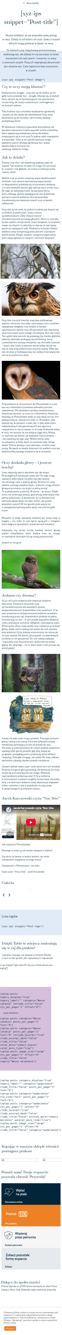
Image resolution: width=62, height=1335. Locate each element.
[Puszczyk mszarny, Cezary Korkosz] (31, 655)
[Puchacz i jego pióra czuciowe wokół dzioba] (31, 282)
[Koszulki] (20, 1159)
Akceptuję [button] (10, 1328)
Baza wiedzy (33, 3)
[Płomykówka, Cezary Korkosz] (31, 362)
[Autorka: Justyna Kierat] (31, 696)
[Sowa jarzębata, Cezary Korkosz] (30, 244)
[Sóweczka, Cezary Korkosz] (31, 551)
